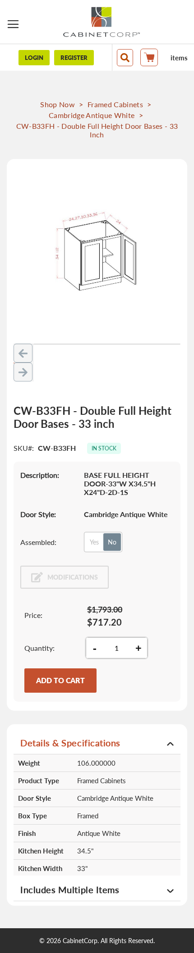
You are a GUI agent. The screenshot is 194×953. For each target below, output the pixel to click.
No (112, 542)
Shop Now (57, 104)
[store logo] (101, 22)
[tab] (97, 742)
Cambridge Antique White (91, 115)
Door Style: (38, 514)
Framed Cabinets (115, 104)
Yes (94, 542)
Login (34, 57)
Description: (39, 475)
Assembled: (38, 542)
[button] (24, 353)
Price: (33, 615)
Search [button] (125, 57)
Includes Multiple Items (69, 889)
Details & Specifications (70, 742)
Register (74, 57)
